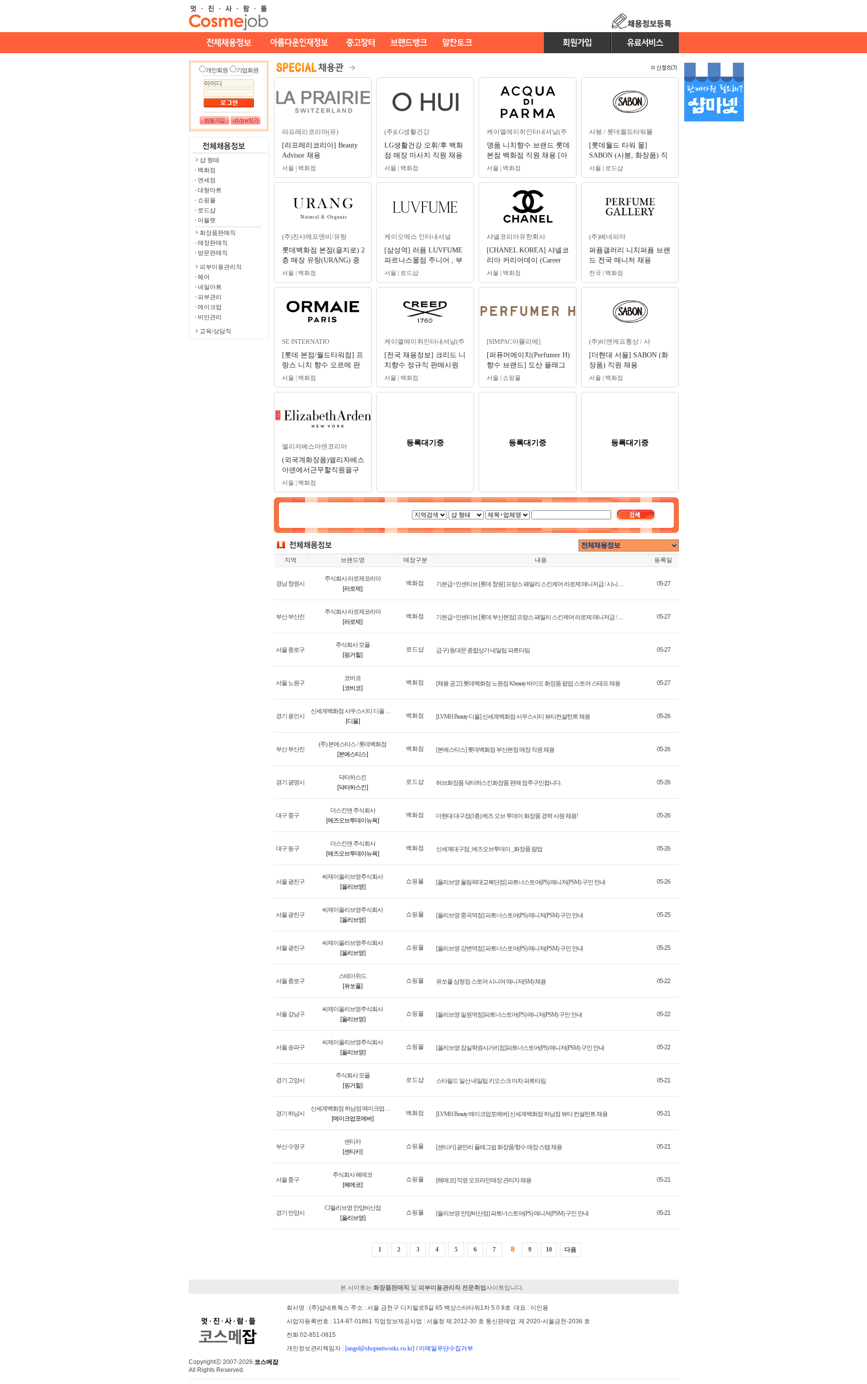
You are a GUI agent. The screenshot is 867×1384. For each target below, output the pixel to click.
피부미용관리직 (221, 266)
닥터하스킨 (352, 777)
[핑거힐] (352, 654)
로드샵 (207, 210)
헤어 (204, 277)
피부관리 (210, 297)
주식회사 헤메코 (352, 1174)
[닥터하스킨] (352, 787)
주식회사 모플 (353, 644)
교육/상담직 (215, 331)
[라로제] (352, 588)
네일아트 (210, 287)
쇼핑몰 (207, 200)
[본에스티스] (352, 754)
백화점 (207, 170)
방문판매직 (213, 252)
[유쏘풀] (352, 986)
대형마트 (210, 190)
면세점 (207, 180)
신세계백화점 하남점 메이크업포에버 (356, 1108)
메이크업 (210, 307)
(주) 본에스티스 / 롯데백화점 (352, 744)
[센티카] (352, 1151)
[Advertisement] (714, 285)
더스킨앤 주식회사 (352, 810)
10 (549, 1249)
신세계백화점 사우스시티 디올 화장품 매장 (362, 711)
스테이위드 (352, 976)
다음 (570, 1249)
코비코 (352, 677)
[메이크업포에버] (352, 1118)
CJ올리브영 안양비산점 (353, 1207)
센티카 (352, 1141)
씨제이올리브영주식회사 (352, 876)
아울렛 (207, 220)
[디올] (353, 721)
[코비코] (352, 687)
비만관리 (210, 317)
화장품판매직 (218, 232)
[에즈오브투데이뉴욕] (352, 820)
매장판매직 (213, 242)
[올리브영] (352, 886)
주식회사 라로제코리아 (353, 578)
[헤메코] (352, 1184)
